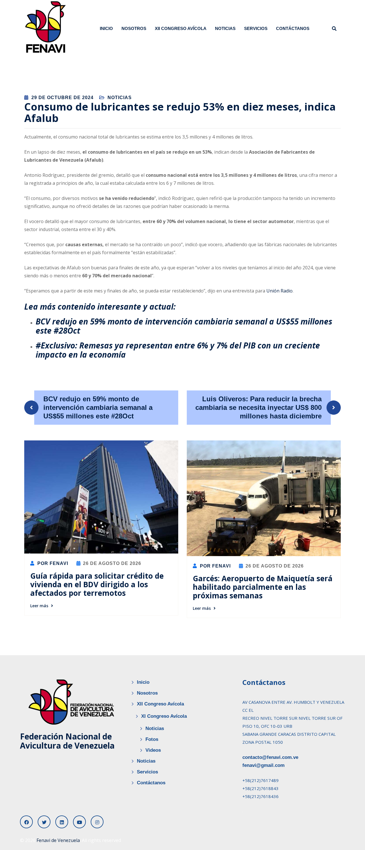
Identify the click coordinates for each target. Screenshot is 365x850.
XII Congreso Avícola (180, 28)
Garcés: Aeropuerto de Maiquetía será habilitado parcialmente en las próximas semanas (262, 587)
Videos (153, 750)
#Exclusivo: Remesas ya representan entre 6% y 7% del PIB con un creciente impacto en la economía (178, 350)
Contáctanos (292, 28)
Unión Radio (279, 291)
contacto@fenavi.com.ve (270, 757)
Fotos (151, 739)
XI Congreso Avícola (164, 716)
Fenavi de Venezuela (58, 840)
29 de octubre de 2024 (62, 97)
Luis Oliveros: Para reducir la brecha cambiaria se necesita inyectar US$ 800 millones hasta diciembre (258, 407)
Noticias (225, 28)
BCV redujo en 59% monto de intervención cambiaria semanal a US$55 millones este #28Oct (184, 326)
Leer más (39, 605)
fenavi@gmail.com (263, 765)
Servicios (255, 28)
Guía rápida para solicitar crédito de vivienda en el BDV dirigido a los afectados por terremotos (97, 584)
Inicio (106, 28)
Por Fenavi (52, 563)
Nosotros (133, 28)
